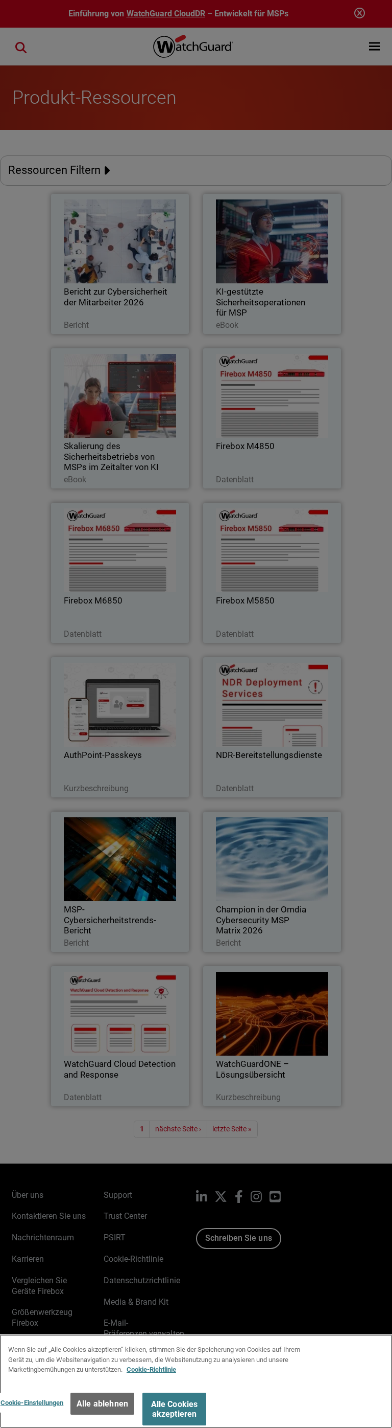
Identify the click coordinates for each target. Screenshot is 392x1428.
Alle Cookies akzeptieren (174, 1409)
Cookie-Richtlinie (151, 1369)
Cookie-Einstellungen (32, 1403)
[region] (196, 1381)
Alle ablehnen (102, 1404)
